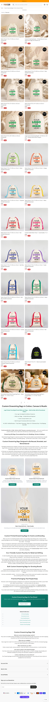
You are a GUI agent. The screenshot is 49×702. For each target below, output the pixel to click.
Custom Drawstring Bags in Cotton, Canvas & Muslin (13, 8)
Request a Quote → (24, 603)
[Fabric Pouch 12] (12, 122)
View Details (12, 484)
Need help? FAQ (24, 1)
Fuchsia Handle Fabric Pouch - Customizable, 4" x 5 (36, 232)
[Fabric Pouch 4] (12, 25)
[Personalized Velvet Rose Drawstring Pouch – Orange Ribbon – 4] (36, 381)
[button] (27, 4)
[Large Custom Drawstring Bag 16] (36, 122)
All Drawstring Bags (25, 614)
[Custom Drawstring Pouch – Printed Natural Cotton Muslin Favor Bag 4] (36, 25)
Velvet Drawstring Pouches (25, 622)
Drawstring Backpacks (25, 618)
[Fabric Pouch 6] (12, 58)
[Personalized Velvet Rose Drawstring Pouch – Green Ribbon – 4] (12, 381)
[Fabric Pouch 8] (12, 90)
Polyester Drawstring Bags (25, 624)
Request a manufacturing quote (29, 430)
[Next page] (27, 402)
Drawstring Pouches (25, 616)
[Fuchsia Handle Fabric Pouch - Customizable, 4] (36, 219)
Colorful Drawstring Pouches (25, 620)
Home (2, 8)
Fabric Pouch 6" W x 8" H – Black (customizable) (35, 362)
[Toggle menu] (2, 4)
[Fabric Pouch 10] (36, 90)
